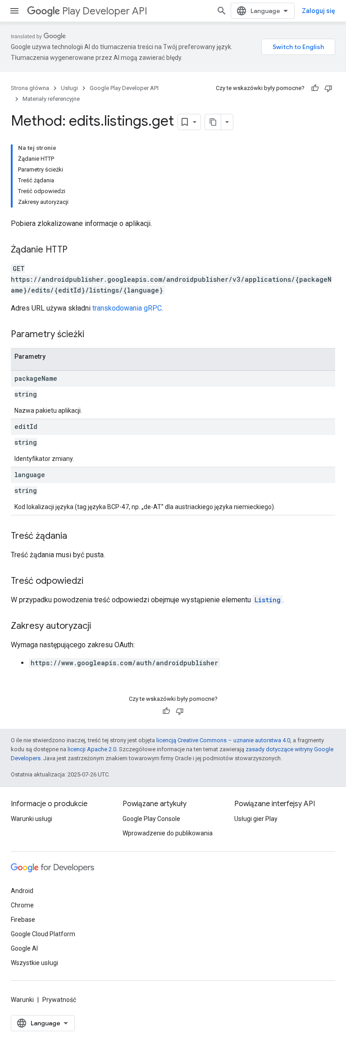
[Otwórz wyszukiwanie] (221, 10)
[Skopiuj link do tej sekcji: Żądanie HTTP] (77, 250)
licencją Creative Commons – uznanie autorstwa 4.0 (223, 740)
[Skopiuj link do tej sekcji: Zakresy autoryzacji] (100, 626)
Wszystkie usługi (34, 962)
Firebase (23, 919)
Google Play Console (151, 818)
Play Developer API (104, 11)
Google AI (24, 948)
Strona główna (30, 88)
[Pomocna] (315, 88)
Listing (268, 599)
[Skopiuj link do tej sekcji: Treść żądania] (76, 536)
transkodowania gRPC (127, 308)
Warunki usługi (31, 818)
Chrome (22, 905)
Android (22, 890)
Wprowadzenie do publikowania (168, 833)
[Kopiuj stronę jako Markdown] (213, 122)
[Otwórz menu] (14, 11)
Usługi (69, 88)
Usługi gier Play (256, 818)
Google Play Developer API (124, 88)
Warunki (22, 999)
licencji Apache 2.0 (92, 749)
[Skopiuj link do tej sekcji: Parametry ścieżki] (93, 334)
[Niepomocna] (328, 88)
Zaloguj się (318, 10)
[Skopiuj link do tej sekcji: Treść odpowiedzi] (92, 581)
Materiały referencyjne (51, 98)
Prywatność (59, 999)
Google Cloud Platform (43, 934)
